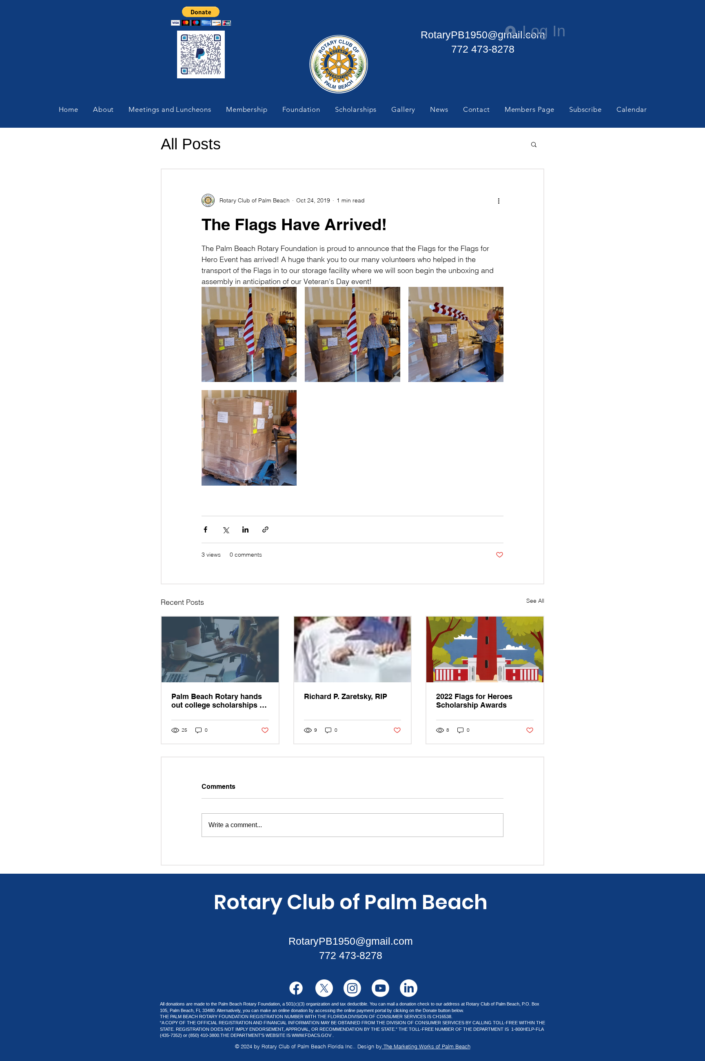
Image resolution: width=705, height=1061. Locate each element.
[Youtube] (380, 988)
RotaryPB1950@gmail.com (483, 34)
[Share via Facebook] (205, 529)
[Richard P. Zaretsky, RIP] (352, 649)
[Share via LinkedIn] (245, 529)
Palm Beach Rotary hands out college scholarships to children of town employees (219, 700)
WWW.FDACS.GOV (311, 1035)
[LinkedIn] (408, 988)
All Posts (191, 144)
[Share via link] (265, 529)
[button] (201, 16)
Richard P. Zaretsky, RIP (345, 696)
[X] (324, 988)
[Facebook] (296, 988)
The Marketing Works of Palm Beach (426, 1046)
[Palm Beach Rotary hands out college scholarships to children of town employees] (220, 649)
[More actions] (498, 200)
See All (535, 600)
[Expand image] (249, 334)
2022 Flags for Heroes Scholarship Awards (474, 700)
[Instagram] (352, 988)
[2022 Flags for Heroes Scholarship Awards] (484, 649)
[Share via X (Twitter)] (225, 529)
